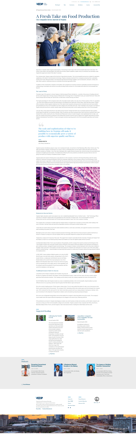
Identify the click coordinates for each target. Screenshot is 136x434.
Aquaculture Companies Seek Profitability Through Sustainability (84, 317)
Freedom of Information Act (47, 408)
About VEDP (70, 401)
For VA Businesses (74, 1)
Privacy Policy (38, 408)
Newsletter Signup (71, 405)
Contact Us (93, 1)
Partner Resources (82, 399)
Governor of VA (82, 403)
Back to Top (96, 402)
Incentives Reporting (83, 401)
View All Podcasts (26, 384)
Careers (69, 403)
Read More (52, 353)
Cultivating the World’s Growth (55, 316)
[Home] (42, 4)
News (78, 1)
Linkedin (68, 407)
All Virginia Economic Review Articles (43, 10)
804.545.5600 (98, 1)
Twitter (70, 407)
